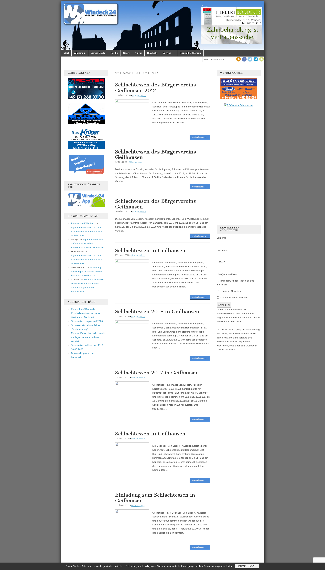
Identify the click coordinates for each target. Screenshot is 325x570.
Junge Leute (98, 53)
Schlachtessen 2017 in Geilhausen (157, 373)
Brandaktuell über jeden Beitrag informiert (235, 282)
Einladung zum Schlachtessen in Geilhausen (155, 498)
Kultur (138, 53)
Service (167, 53)
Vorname (221, 237)
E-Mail (221, 262)
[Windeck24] (162, 25)
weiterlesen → (199, 137)
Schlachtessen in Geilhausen (150, 250)
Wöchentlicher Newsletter (234, 297)
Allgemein (80, 53)
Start (66, 53)
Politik (114, 53)
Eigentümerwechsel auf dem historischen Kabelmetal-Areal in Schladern (87, 231)
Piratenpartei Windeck (83, 223)
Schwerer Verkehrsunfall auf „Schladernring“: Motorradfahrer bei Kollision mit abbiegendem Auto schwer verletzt (88, 333)
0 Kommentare (139, 95)
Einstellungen (246, 566)
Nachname (222, 250)
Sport (126, 53)
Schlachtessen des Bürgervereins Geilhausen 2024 (155, 88)
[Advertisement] (238, 158)
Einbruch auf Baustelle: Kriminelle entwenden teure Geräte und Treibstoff (85, 313)
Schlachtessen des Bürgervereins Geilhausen (155, 204)
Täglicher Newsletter (231, 291)
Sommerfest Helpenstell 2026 (87, 321)
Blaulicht (152, 53)
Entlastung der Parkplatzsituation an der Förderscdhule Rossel (86, 271)
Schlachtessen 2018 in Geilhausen (157, 311)
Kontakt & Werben (190, 53)
